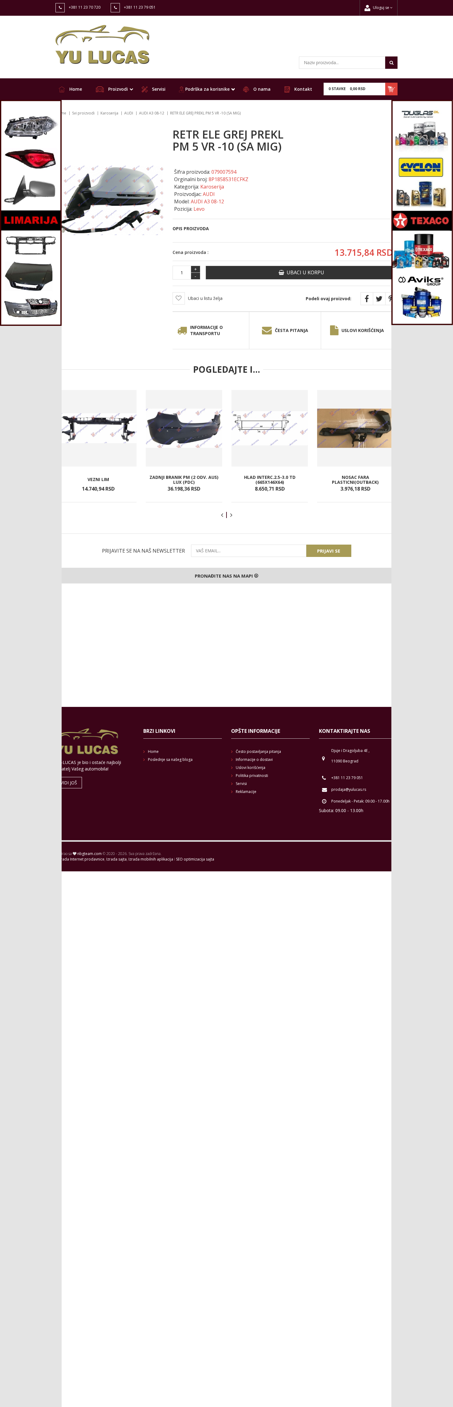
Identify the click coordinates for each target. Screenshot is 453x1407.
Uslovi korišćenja (362, 330)
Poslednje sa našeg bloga (170, 759)
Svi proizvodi (83, 113)
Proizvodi (117, 89)
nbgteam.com (89, 853)
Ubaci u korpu (304, 272)
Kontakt (302, 89)
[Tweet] (379, 298)
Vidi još (68, 783)
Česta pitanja (291, 330)
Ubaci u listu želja (205, 298)
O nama (261, 89)
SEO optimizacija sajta (195, 859)
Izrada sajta (116, 859)
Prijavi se (328, 551)
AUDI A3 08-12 (151, 113)
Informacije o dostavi (254, 759)
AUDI (128, 113)
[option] (98, 446)
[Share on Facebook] (367, 298)
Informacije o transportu (206, 330)
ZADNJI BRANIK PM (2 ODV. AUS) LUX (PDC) (183, 479)
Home (75, 89)
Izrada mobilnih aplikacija (151, 859)
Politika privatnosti (252, 775)
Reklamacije (246, 791)
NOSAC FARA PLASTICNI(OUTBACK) (355, 479)
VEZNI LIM (98, 479)
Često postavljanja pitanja (258, 751)
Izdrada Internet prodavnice (79, 859)
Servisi (158, 89)
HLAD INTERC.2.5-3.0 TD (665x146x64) (270, 479)
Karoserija (109, 113)
